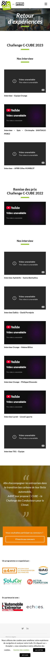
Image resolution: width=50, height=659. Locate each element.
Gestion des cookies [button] (21, 650)
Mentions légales (11, 637)
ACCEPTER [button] (39, 650)
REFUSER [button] (25, 655)
